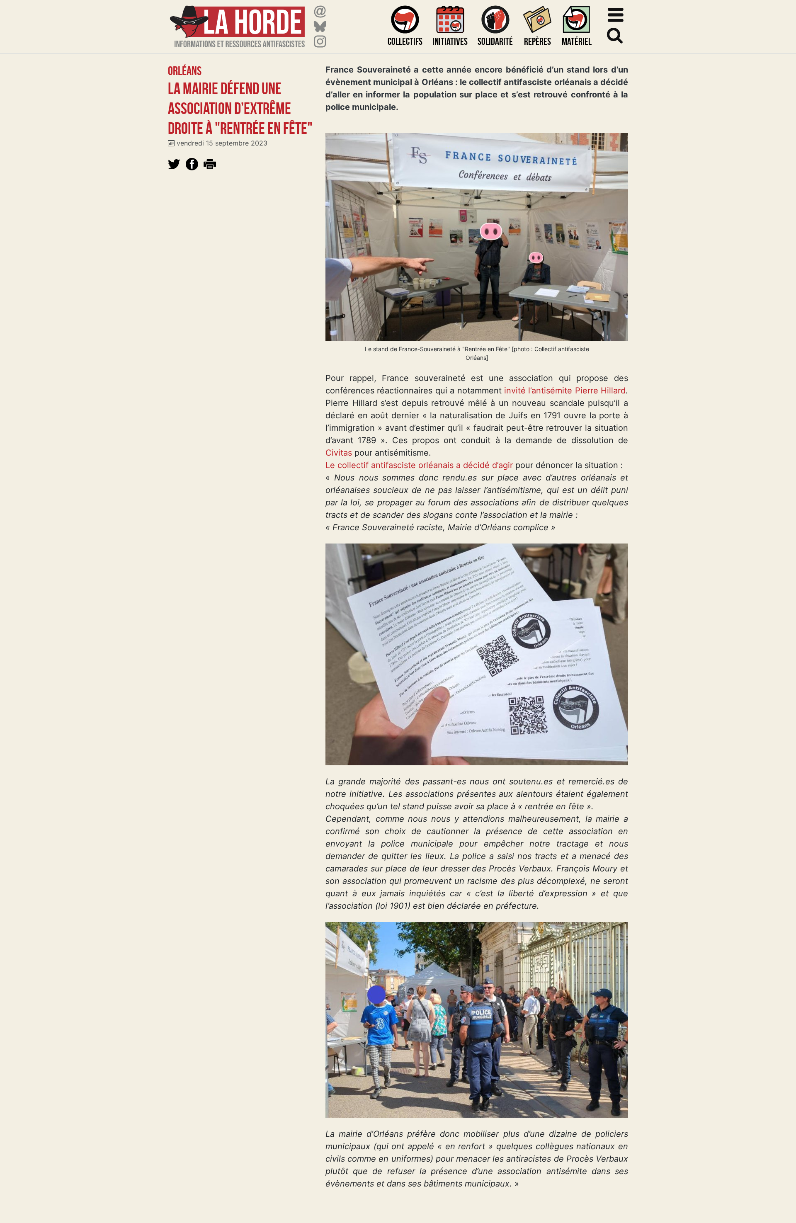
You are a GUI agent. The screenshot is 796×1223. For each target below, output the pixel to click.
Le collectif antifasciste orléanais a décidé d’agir (419, 465)
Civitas (338, 453)
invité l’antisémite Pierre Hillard (565, 391)
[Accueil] (237, 21)
